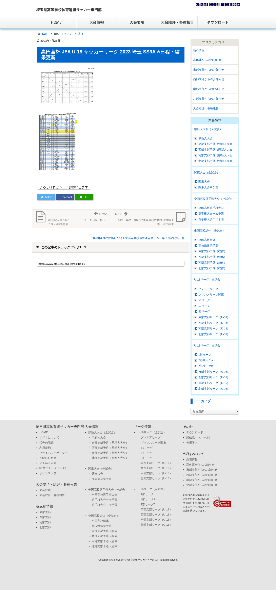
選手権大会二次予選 (211, 219)
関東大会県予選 (208, 187)
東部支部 (45, 512)
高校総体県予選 (208, 245)
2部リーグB (205, 366)
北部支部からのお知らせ (208, 98)
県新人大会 (205, 138)
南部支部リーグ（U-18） (214, 328)
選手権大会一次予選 (211, 213)
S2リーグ (204, 305)
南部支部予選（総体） (212, 262)
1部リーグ (204, 354)
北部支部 (45, 527)
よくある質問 (47, 463)
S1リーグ (204, 300)
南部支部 (45, 522)
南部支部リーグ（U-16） (214, 383)
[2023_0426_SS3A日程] (58, 141)
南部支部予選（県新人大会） (216, 155)
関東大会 (204, 181)
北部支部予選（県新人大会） (216, 160)
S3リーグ (204, 311)
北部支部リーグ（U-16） (214, 388)
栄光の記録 (46, 442)
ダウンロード (194, 432)
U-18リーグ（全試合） (71, 33)
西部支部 (45, 517)
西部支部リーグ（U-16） (214, 377)
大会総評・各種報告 (206, 108)
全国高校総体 (206, 239)
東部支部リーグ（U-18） (214, 317)
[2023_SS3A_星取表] (67, 86)
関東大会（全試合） (207, 172)
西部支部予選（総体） (212, 256)
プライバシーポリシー (53, 452)
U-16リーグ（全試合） (208, 345)
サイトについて (49, 437)
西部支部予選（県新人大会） (216, 149)
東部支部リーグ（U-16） (214, 371)
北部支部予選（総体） (212, 268)
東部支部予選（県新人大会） (216, 143)
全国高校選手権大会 (211, 207)
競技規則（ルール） (199, 437)
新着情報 (198, 50)
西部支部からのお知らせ (208, 79)
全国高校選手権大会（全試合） (214, 198)
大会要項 (45, 490)
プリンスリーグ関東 (211, 294)
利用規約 (45, 447)
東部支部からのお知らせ (208, 69)
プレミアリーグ (208, 288)
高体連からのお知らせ (207, 60)
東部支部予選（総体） (212, 251)
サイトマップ (47, 473)
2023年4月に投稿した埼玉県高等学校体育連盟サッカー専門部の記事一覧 (138, 238)
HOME (45, 33)
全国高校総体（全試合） (209, 230)
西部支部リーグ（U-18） (214, 322)
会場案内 (192, 442)
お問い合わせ (47, 457)
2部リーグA (205, 360)
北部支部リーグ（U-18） (214, 334)
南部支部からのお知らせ (208, 88)
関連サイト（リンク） (53, 468)
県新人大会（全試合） (208, 129)
